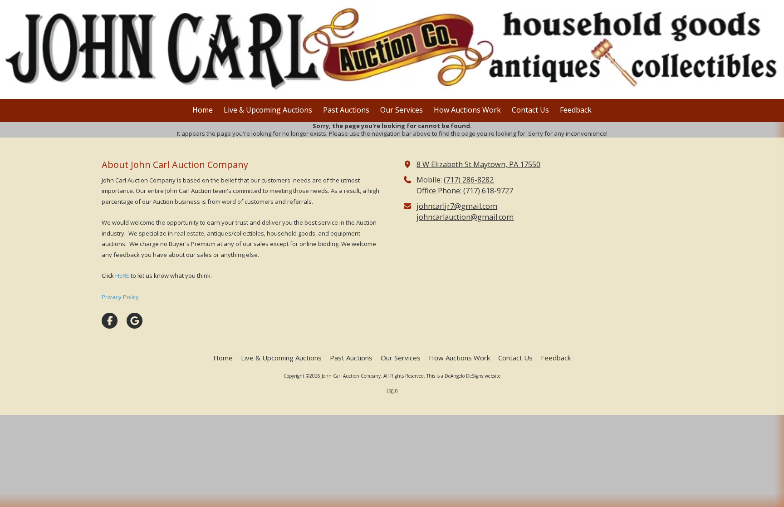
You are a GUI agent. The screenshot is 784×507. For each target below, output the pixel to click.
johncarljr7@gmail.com (456, 206)
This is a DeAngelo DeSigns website (463, 376)
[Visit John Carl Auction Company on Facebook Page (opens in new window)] (110, 321)
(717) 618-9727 (488, 191)
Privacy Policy (120, 297)
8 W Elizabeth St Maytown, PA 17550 (478, 164)
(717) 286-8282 (469, 180)
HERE (122, 275)
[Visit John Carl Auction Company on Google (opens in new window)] (134, 321)
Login (392, 390)
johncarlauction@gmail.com (465, 217)
